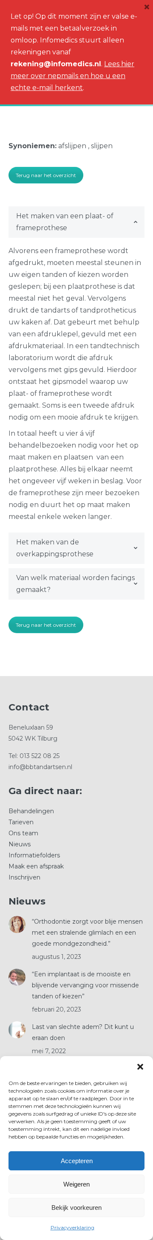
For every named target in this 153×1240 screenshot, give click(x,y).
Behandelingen (31, 811)
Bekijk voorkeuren (76, 1207)
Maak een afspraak (36, 866)
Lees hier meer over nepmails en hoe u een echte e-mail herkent (72, 76)
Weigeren (76, 1184)
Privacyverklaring (72, 1227)
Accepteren (77, 1160)
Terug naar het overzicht (46, 175)
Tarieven (21, 822)
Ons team (23, 833)
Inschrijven (24, 877)
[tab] (76, 222)
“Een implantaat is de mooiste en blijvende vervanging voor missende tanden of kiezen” (85, 985)
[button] (140, 1066)
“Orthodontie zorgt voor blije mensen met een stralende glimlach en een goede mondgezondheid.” (87, 932)
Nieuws (19, 844)
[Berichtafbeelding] (17, 924)
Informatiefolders (34, 855)
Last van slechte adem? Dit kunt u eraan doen (83, 1032)
